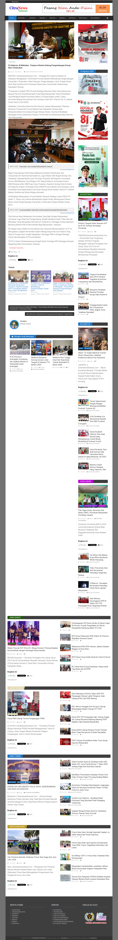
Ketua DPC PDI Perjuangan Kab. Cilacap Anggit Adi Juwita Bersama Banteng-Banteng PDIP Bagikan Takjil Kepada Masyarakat (90, 719)
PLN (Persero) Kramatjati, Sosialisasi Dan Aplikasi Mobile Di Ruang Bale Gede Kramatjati (19, 361)
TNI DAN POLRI (29, 852)
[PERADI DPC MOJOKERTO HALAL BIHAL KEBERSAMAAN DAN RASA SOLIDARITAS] (23, 771)
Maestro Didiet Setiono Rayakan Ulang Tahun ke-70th (98, 467)
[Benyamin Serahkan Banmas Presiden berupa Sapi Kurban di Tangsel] (83, 291)
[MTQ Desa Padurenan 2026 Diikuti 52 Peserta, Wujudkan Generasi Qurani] (65, 637)
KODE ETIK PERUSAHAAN (60, 917)
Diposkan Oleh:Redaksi (15, 71)
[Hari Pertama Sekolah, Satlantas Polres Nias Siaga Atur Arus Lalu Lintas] (23, 842)
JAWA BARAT (12, 643)
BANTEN (52, 18)
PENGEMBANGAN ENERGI (36, 71)
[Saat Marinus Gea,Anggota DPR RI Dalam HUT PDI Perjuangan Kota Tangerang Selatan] (83, 599)
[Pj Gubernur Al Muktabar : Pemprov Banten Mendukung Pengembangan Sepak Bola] (41, 276)
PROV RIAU (82, 18)
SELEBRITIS (88, 348)
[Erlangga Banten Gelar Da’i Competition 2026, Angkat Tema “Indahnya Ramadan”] (83, 306)
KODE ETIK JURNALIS (59, 915)
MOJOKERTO (21, 782)
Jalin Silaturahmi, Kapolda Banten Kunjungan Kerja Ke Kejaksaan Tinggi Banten (49, 314)
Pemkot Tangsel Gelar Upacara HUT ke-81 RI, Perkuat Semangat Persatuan (92, 225)
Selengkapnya (82, 268)
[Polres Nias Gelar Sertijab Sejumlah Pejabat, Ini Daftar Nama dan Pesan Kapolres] (65, 833)
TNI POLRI (15, 917)
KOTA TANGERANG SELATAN (96, 219)
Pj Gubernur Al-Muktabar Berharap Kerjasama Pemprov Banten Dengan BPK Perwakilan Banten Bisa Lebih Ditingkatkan (18, 287)
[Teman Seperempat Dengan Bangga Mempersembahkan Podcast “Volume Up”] (83, 402)
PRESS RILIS (15, 923)
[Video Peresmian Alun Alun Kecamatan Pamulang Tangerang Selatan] (83, 569)
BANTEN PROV (13, 56)
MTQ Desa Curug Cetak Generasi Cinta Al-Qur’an (91, 657)
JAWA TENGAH (13, 714)
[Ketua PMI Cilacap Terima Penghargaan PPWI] (23, 703)
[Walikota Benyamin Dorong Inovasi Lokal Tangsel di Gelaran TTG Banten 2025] (41, 347)
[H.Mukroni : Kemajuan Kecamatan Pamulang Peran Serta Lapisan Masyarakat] (83, 584)
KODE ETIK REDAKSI (59, 914)
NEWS (12, 18)
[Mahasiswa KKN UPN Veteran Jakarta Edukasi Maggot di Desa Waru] (65, 647)
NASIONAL (21, 18)
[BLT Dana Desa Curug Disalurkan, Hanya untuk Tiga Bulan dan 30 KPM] (65, 667)
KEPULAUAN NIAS (13, 852)
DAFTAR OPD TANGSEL (60, 923)
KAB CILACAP (22, 714)
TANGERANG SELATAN (91, 505)
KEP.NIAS (72, 18)
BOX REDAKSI (95, 18)
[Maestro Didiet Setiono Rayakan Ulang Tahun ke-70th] (83, 466)
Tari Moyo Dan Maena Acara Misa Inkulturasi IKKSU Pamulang (99, 557)
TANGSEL (42, 18)
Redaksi (21, 369)
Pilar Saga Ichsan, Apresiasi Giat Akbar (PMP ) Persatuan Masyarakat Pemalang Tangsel (92, 512)
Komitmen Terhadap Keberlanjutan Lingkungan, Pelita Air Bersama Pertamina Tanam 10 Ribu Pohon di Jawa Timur (90, 787)
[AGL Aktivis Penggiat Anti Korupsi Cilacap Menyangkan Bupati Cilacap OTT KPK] (65, 707)
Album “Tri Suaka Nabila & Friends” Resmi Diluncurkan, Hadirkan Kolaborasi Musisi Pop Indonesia (92, 355)
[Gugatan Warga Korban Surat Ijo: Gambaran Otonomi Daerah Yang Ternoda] (65, 812)
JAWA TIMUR (12, 782)
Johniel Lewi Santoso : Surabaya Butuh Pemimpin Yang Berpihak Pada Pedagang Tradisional (88, 800)
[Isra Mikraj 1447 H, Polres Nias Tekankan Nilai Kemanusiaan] (65, 857)
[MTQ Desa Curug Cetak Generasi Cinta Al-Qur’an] (65, 658)
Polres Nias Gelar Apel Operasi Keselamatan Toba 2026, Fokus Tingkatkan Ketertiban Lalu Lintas (90, 845)
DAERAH (62, 18)
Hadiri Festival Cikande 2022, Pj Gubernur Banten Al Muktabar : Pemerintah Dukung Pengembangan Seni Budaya (63, 287)
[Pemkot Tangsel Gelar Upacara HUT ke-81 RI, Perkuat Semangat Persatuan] (93, 209)
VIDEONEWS (102, 505)
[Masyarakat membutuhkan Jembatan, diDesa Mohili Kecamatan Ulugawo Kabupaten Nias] (65, 867)
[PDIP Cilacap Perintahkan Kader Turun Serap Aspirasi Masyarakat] (65, 741)
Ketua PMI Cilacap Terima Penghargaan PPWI (26, 718)
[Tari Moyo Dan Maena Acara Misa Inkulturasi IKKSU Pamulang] (83, 556)
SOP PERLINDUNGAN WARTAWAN (63, 921)
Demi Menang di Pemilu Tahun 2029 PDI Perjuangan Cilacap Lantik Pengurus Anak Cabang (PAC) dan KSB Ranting (88, 696)
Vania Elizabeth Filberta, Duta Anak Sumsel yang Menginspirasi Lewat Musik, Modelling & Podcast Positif (91, 436)
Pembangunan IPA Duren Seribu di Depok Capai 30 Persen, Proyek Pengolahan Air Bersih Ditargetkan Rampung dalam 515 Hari (91, 625)
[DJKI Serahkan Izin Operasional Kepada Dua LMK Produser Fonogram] (83, 417)
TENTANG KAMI (58, 912)
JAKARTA (32, 18)
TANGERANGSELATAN (18, 912)
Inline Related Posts (69, 169)
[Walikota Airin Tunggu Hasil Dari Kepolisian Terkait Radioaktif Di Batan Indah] (63, 347)
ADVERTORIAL (83, 219)
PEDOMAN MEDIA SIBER (60, 919)
